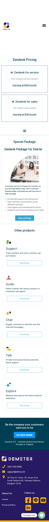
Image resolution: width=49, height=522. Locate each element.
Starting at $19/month (24, 114)
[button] (44, 25)
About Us (7, 493)
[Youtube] (43, 500)
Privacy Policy (8, 504)
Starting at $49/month (24, 85)
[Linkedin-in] (28, 507)
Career (5, 499)
